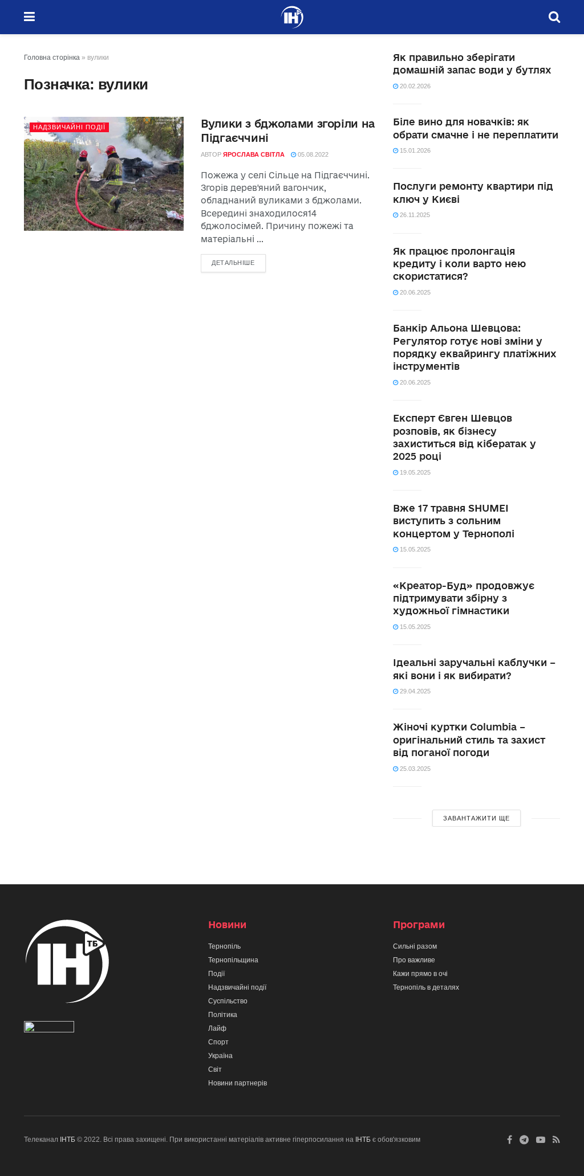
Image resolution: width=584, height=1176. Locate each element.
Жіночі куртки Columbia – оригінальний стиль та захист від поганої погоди (469, 739)
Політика (222, 1015)
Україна (220, 1056)
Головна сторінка (52, 58)
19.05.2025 (414, 472)
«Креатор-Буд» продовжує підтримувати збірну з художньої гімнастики (463, 598)
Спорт (218, 1042)
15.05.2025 (414, 549)
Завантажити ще (476, 818)
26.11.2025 (414, 214)
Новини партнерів (237, 1083)
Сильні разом (415, 946)
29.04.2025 (414, 691)
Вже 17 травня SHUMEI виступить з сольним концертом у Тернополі (453, 521)
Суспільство (228, 1001)
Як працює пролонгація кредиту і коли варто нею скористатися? (459, 264)
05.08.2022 (312, 154)
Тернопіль (224, 946)
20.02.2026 (414, 86)
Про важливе (414, 960)
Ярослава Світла (254, 154)
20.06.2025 (414, 292)
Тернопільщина (233, 960)
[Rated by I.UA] (49, 1029)
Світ (215, 1069)
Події (216, 974)
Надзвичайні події (69, 127)
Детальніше (233, 262)
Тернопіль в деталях (426, 987)
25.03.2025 (414, 768)
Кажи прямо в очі (420, 974)
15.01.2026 (414, 150)
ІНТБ (67, 1140)
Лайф (217, 1028)
